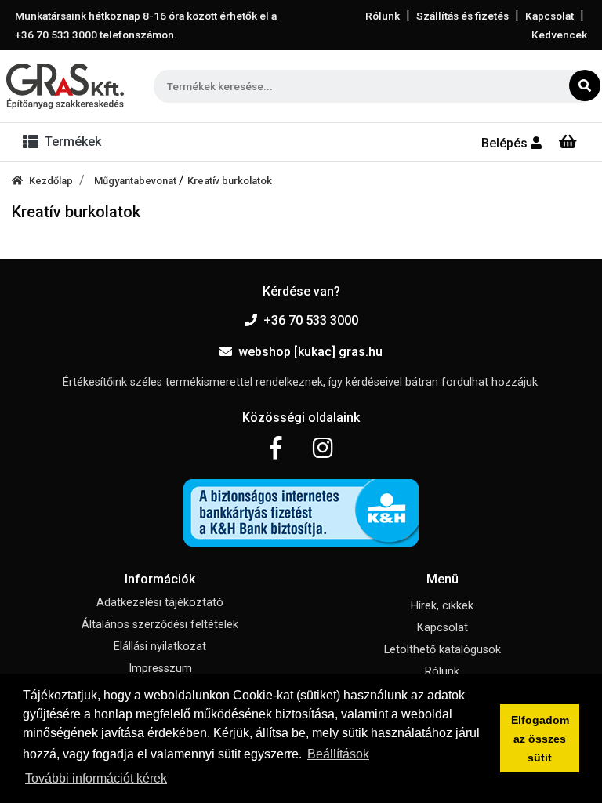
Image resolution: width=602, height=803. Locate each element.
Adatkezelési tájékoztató (159, 602)
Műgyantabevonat (136, 181)
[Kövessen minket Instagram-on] (323, 448)
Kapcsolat (549, 15)
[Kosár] (568, 142)
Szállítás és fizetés (462, 15)
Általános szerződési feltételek (160, 624)
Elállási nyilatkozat (160, 646)
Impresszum (160, 668)
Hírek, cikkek (442, 605)
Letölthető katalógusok (442, 649)
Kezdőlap (51, 181)
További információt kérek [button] (96, 778)
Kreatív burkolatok (229, 181)
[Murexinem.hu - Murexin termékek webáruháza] (65, 86)
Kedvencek (559, 34)
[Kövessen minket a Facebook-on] (275, 448)
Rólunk (382, 15)
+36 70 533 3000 (310, 320)
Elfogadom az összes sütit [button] (540, 739)
